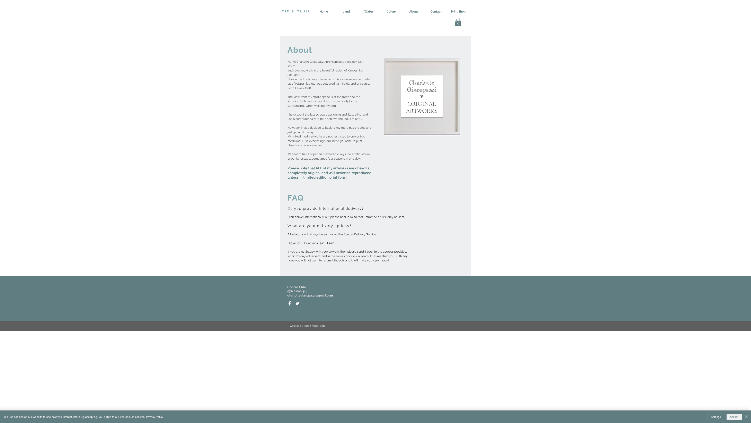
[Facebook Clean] (289, 303)
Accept (734, 417)
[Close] (746, 417)
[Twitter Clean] (297, 303)
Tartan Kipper (311, 325)
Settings (716, 417)
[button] (458, 22)
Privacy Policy (154, 417)
